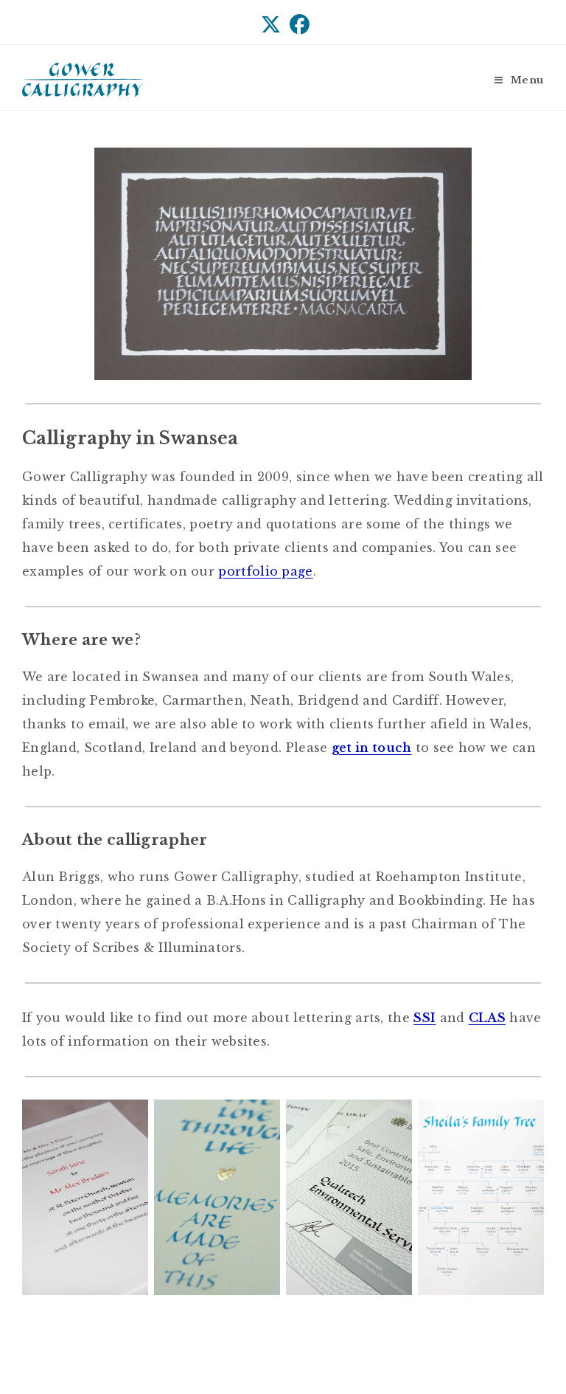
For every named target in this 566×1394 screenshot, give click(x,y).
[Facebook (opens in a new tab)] (297, 25)
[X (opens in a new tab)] (270, 25)
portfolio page (265, 571)
